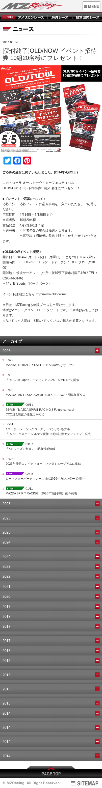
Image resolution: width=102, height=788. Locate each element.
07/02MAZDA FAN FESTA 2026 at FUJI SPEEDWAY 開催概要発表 (46, 392)
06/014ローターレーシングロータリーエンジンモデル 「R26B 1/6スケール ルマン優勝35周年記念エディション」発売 (48, 429)
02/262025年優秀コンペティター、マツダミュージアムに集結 (43, 461)
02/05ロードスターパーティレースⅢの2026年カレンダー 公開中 (45, 476)
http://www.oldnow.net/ (52, 294)
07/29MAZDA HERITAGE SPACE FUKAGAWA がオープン (40, 362)
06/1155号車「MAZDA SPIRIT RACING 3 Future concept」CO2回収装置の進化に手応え (41, 409)
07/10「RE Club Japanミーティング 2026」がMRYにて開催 (42, 377)
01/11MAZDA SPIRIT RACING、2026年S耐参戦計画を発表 (41, 491)
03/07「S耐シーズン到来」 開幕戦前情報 (30, 446)
